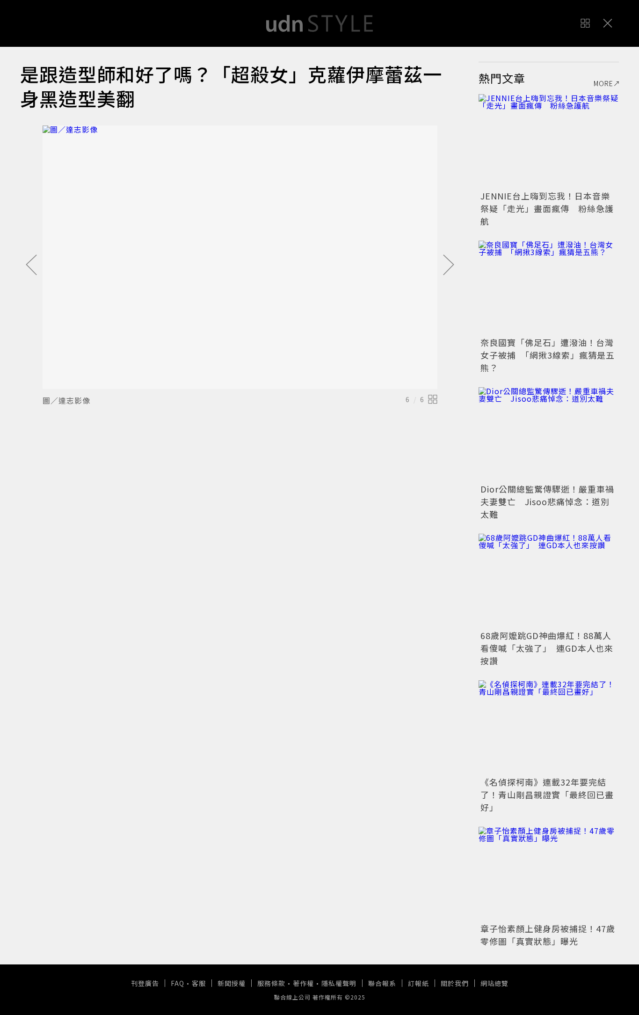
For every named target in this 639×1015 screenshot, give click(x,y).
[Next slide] (448, 265)
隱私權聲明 (338, 983)
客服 (199, 983)
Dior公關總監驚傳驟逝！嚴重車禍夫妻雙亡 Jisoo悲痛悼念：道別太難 (547, 501)
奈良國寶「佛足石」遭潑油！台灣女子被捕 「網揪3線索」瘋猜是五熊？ (547, 355)
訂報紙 (418, 983)
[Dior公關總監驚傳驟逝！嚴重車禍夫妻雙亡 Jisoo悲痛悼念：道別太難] (549, 434)
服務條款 (271, 983)
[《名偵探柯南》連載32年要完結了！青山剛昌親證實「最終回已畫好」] (549, 727)
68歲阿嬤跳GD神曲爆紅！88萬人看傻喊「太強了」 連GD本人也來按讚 (546, 648)
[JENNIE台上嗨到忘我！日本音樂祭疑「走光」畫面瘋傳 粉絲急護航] (549, 141)
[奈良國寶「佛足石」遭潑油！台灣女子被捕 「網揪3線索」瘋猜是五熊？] (549, 287)
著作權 (303, 983)
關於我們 (455, 983)
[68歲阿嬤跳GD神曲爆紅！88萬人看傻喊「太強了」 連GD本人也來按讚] (549, 580)
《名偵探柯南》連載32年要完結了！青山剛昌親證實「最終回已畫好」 (547, 794)
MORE (603, 83)
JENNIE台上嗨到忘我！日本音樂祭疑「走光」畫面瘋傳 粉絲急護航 (547, 208)
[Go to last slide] (31, 265)
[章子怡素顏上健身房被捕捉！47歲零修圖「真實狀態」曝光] (549, 873)
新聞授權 (232, 983)
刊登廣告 (145, 983)
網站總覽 (494, 983)
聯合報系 (382, 983)
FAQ (177, 983)
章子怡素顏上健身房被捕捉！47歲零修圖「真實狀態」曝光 (547, 934)
